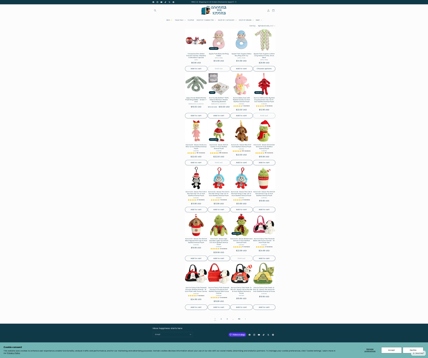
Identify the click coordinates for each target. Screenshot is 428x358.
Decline (413, 350)
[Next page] (245, 318)
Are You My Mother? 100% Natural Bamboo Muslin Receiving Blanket (219, 100)
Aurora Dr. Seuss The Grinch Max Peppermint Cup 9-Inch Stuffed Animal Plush (196, 241)
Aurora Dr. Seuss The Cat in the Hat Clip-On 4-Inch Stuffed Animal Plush (196, 194)
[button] (155, 10)
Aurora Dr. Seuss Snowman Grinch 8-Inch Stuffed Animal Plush (264, 147)
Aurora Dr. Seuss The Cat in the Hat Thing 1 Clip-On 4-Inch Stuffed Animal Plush (218, 194)
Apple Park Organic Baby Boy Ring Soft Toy (241, 55)
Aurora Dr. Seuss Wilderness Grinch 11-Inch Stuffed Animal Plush (241, 241)
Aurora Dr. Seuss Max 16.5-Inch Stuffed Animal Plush (241, 146)
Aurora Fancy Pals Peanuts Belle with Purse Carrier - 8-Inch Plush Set (264, 241)
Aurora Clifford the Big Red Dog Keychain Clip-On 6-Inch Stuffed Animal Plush (264, 100)
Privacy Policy (13, 353)
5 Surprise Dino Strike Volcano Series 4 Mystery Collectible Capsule (196, 56)
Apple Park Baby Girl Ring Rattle (219, 55)
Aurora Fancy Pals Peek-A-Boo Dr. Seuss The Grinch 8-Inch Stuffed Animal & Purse (264, 289)
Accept (391, 350)
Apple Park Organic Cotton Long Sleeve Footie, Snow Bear (264, 56)
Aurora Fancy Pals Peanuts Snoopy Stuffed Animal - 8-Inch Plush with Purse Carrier (196, 289)
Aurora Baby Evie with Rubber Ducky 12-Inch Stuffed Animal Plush (241, 100)
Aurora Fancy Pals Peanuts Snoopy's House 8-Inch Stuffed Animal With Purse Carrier (218, 290)
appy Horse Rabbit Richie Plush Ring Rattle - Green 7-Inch (196, 100)
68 (239, 319)
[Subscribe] (190, 334)
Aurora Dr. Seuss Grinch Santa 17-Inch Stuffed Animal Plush (219, 147)
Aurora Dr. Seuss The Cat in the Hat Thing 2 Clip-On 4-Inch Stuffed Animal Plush (241, 194)
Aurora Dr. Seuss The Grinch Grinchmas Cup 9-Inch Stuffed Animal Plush (264, 194)
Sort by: (253, 26)
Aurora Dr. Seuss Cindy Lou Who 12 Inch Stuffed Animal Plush (196, 147)
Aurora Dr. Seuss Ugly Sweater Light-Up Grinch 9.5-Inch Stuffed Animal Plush (218, 241)
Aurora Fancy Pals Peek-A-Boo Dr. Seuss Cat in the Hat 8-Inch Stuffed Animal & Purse (241, 290)
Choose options (264, 68)
